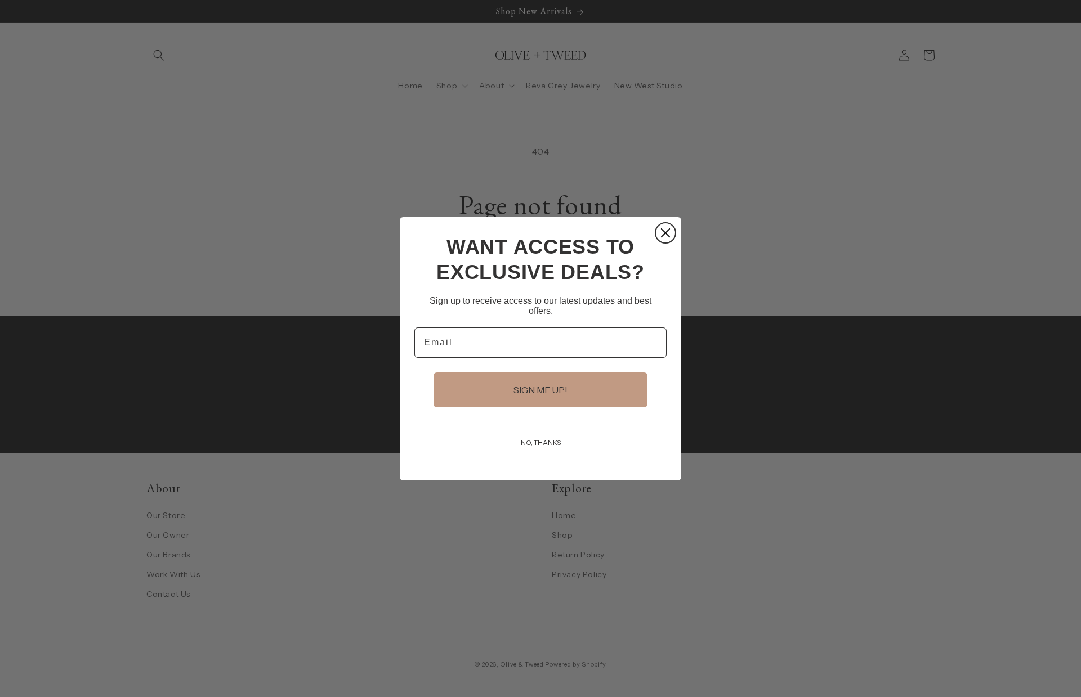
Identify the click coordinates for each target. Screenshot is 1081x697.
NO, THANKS (541, 442)
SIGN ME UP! (540, 389)
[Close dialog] (665, 233)
